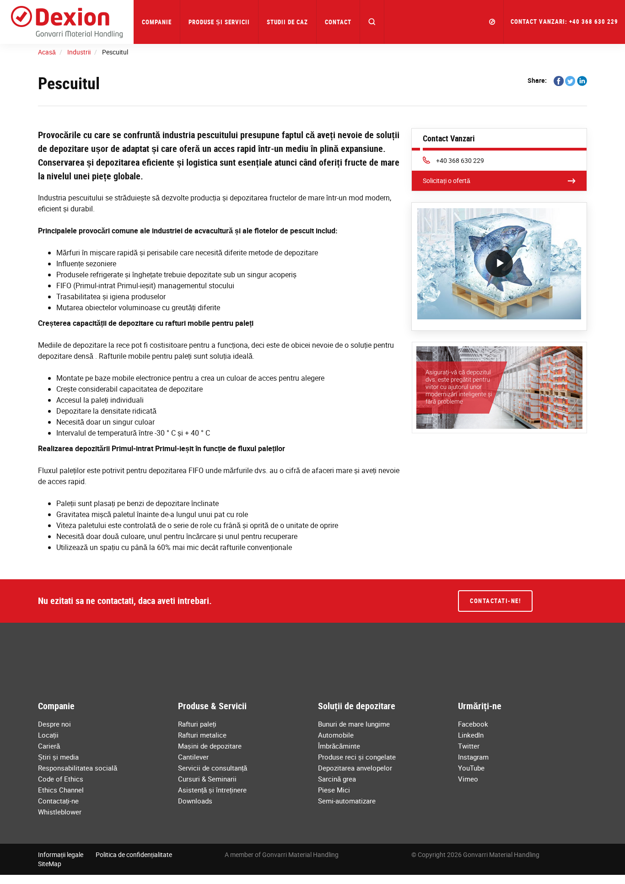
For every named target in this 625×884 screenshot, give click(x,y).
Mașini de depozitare (210, 745)
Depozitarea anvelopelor (355, 767)
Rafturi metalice (202, 734)
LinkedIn (471, 734)
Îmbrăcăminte (339, 745)
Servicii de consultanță (212, 767)
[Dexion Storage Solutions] (67, 22)
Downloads (195, 800)
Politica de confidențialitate (134, 854)
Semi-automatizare (347, 800)
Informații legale (60, 854)
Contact (338, 22)
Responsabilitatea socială (77, 767)
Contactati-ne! (495, 601)
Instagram (473, 756)
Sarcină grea (337, 778)
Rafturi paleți (197, 723)
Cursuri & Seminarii (207, 778)
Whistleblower (59, 811)
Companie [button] (157, 22)
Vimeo (468, 778)
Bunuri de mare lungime (354, 723)
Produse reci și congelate (357, 756)
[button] (372, 22)
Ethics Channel (61, 789)
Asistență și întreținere (212, 789)
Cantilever (193, 756)
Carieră (49, 745)
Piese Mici (334, 789)
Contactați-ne (58, 800)
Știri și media (58, 756)
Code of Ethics (60, 778)
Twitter (469, 745)
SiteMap (49, 863)
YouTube (471, 767)
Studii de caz (287, 22)
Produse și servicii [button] (219, 22)
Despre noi (54, 723)
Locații (48, 734)
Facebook (473, 723)
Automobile (336, 734)
